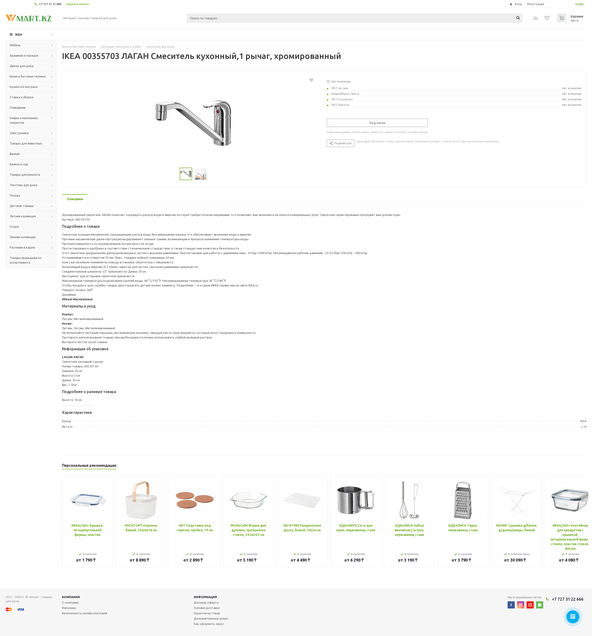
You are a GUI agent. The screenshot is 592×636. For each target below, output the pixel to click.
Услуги (14, 226)
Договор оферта (206, 602)
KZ (578, 4)
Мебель (15, 45)
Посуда (15, 195)
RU (582, 4)
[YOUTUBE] (530, 604)
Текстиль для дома (23, 185)
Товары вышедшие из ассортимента (25, 260)
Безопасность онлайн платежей (84, 613)
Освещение (18, 107)
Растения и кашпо (22, 247)
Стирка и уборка (21, 97)
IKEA (18, 34)
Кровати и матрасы (24, 86)
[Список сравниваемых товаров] (535, 19)
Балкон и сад (19, 164)
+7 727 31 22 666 (50, 4)
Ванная (15, 153)
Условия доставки (207, 607)
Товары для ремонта (25, 174)
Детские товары (22, 205)
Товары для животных (26, 143)
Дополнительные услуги (211, 618)
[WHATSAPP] (539, 604)
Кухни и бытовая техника (28, 76)
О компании (70, 602)
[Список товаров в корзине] (571, 21)
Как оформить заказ (209, 623)
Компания (71, 597)
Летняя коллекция (23, 216)
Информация (205, 597)
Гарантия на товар (207, 613)
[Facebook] (511, 604)
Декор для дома (22, 66)
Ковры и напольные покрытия (24, 120)
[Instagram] (520, 604)
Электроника (19, 133)
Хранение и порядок (24, 55)
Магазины (69, 607)
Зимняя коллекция (23, 237)
